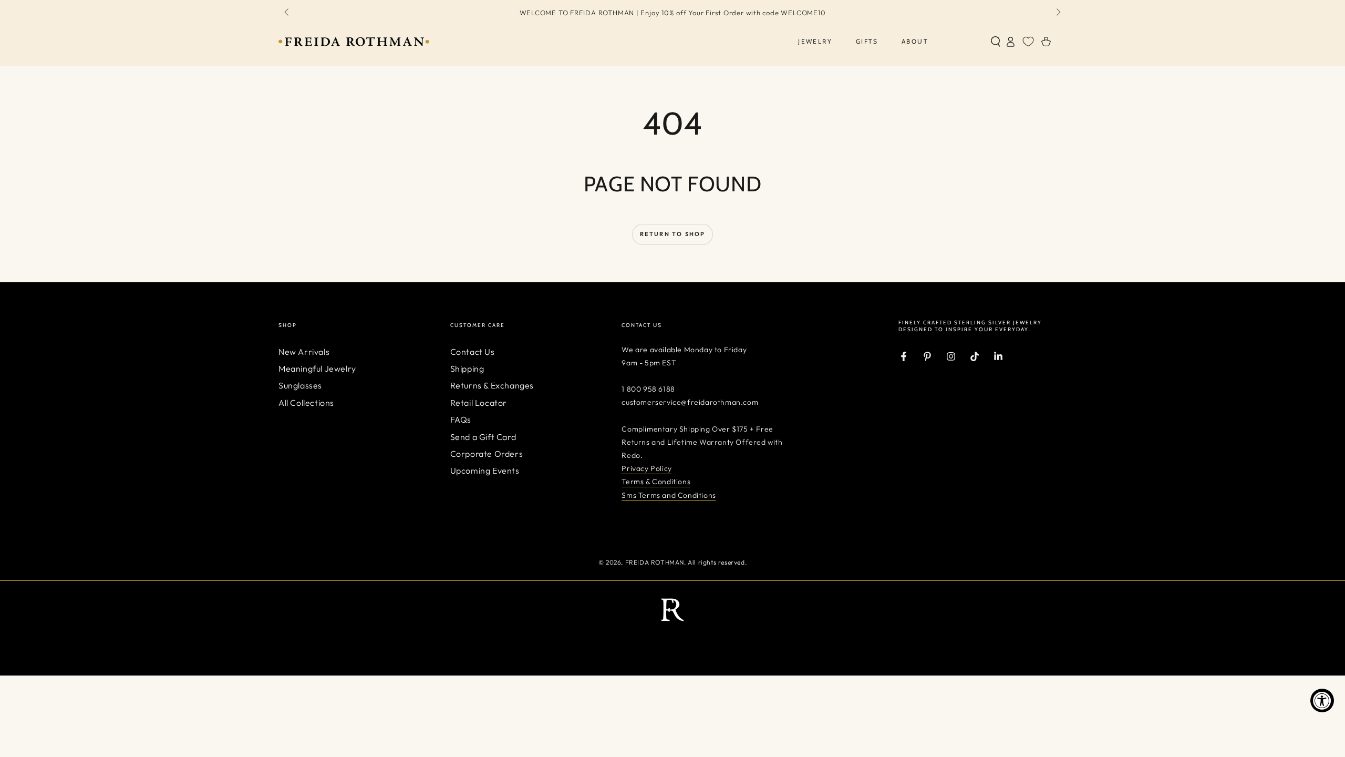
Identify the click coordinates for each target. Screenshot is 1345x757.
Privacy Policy (646, 468)
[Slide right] (1058, 12)
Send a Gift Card (483, 437)
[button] (995, 41)
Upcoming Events (485, 470)
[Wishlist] (1028, 41)
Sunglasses (300, 385)
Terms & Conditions (656, 481)
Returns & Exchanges (492, 385)
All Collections (306, 402)
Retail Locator (478, 402)
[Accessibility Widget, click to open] (1322, 700)
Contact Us (472, 351)
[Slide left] (287, 12)
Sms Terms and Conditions (669, 495)
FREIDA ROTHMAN (654, 562)
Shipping (467, 368)
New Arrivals (303, 351)
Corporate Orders (486, 453)
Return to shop (673, 234)
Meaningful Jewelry (317, 368)
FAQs (460, 419)
